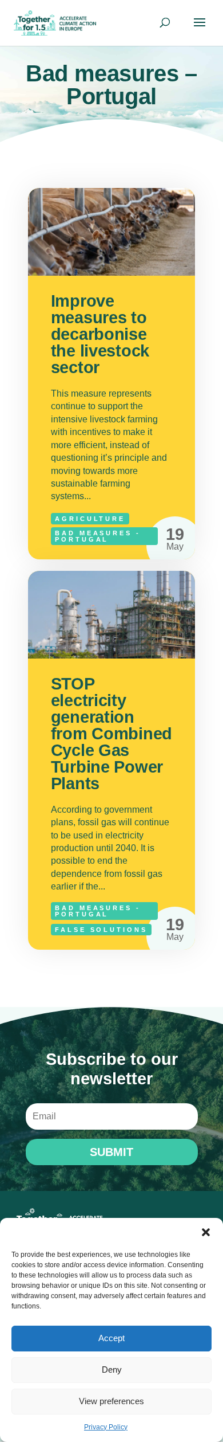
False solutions (101, 929)
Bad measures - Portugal (98, 536)
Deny (112, 1369)
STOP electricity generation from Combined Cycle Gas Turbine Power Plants (112, 760)
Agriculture (90, 518)
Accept (111, 1338)
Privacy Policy (106, 1427)
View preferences (111, 1401)
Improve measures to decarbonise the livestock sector (112, 373)
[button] (206, 1232)
